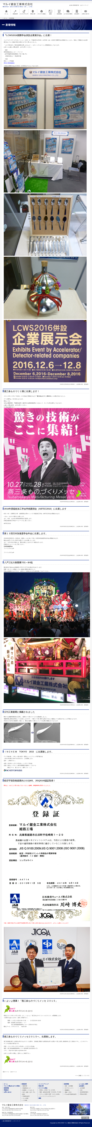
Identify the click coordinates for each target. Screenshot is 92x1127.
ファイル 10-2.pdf (9, 552)
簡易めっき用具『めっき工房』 (47, 1090)
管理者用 (86, 384)
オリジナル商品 (43, 1088)
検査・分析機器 (69, 1086)
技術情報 (66, 1084)
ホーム (5, 18)
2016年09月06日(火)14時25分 (67, 501)
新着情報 (6, 1088)
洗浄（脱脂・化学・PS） (29, 1092)
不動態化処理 (25, 1096)
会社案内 (81, 1086)
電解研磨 (24, 1086)
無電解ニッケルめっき (28, 1090)
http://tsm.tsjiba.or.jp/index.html (17, 1050)
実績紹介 (6, 1090)
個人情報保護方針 (75, 5)
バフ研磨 (24, 1100)
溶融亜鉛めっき (26, 1088)
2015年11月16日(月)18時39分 (67, 773)
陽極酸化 (67, 1090)
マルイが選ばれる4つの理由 (12, 1086)
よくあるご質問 (83, 1084)
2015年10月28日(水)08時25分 (67, 1029)
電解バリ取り (68, 1092)
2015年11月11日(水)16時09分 (67, 993)
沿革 (81, 1090)
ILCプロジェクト (69, 1088)
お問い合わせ (7, 1092)
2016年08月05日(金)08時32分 (67, 555)
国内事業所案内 (84, 1092)
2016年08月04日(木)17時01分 (67, 705)
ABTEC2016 (7, 523)
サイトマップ (85, 5)
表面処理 (24, 1084)
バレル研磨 (25, 1098)
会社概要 (82, 1088)
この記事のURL (79, 384)
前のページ (6, 1071)
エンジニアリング (44, 1084)
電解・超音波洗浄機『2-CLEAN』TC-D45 (50, 1092)
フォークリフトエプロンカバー (47, 1096)
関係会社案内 (83, 1094)
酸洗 (23, 1094)
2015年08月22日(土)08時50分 (67, 1066)
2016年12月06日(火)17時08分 (67, 384)
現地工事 (41, 1086)
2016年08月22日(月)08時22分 (67, 526)
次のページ (13, 1071)
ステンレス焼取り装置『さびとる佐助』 (49, 1094)
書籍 (40, 1098)
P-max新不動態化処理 (70, 1094)
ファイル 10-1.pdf (9, 548)
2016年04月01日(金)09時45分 (67, 744)
